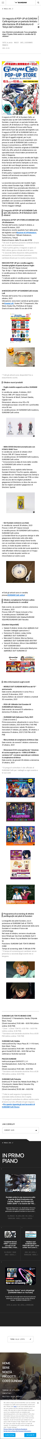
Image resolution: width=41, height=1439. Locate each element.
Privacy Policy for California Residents (15, 1429)
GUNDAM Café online (16, 595)
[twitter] (38, 24)
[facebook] (38, 27)
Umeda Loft (8, 303)
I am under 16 (30, 1435)
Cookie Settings (9, 1435)
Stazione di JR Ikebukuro (26, 233)
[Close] (38, 1403)
